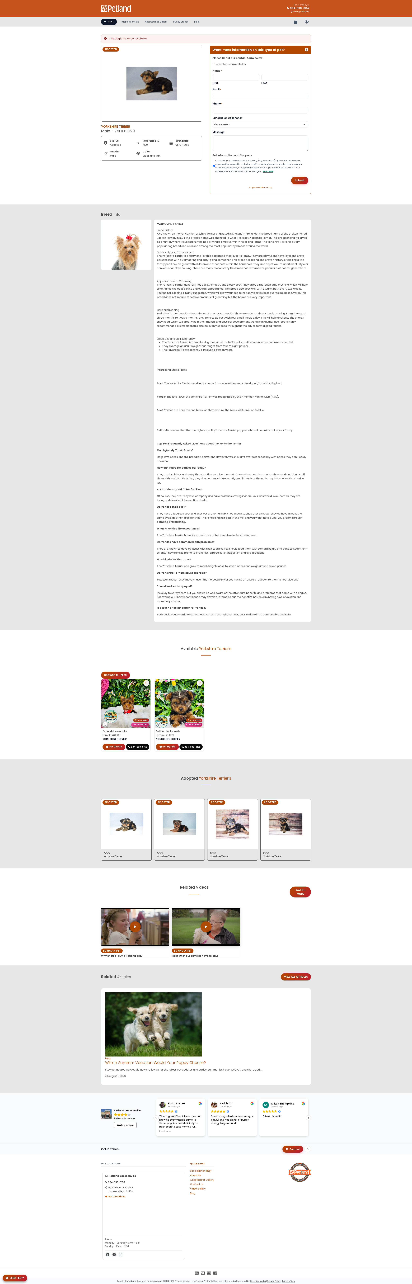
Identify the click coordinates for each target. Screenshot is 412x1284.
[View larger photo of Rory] (200, 683)
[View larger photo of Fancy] (146, 683)
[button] (308, 1117)
